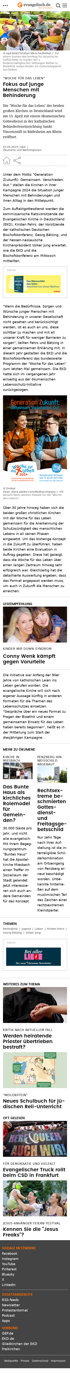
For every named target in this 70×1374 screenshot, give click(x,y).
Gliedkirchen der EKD (19, 1344)
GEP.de (7, 1333)
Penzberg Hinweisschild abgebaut (50, 760)
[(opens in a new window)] (33, 284)
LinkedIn (8, 1285)
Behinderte (10, 928)
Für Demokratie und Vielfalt (29, 1164)
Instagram (10, 1259)
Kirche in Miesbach (11, 758)
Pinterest (9, 1269)
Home (6, 160)
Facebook (9, 1253)
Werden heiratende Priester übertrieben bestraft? (28, 1042)
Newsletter (11, 1305)
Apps (6, 1321)
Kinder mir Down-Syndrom (27, 649)
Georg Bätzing (12, 932)
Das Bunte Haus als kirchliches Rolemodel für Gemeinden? (17, 804)
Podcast (8, 1315)
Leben (39, 928)
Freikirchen (11, 1349)
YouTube (8, 1264)
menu (5, 5)
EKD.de (8, 1338)
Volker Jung (33, 932)
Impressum (58, 1360)
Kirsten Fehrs (55, 928)
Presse (25, 1360)
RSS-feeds (10, 1300)
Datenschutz (40, 1360)
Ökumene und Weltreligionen (22, 150)
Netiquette (11, 1360)
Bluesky (8, 1274)
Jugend (26, 928)
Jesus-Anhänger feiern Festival (32, 1223)
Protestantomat (15, 1310)
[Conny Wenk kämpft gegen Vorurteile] (35, 625)
